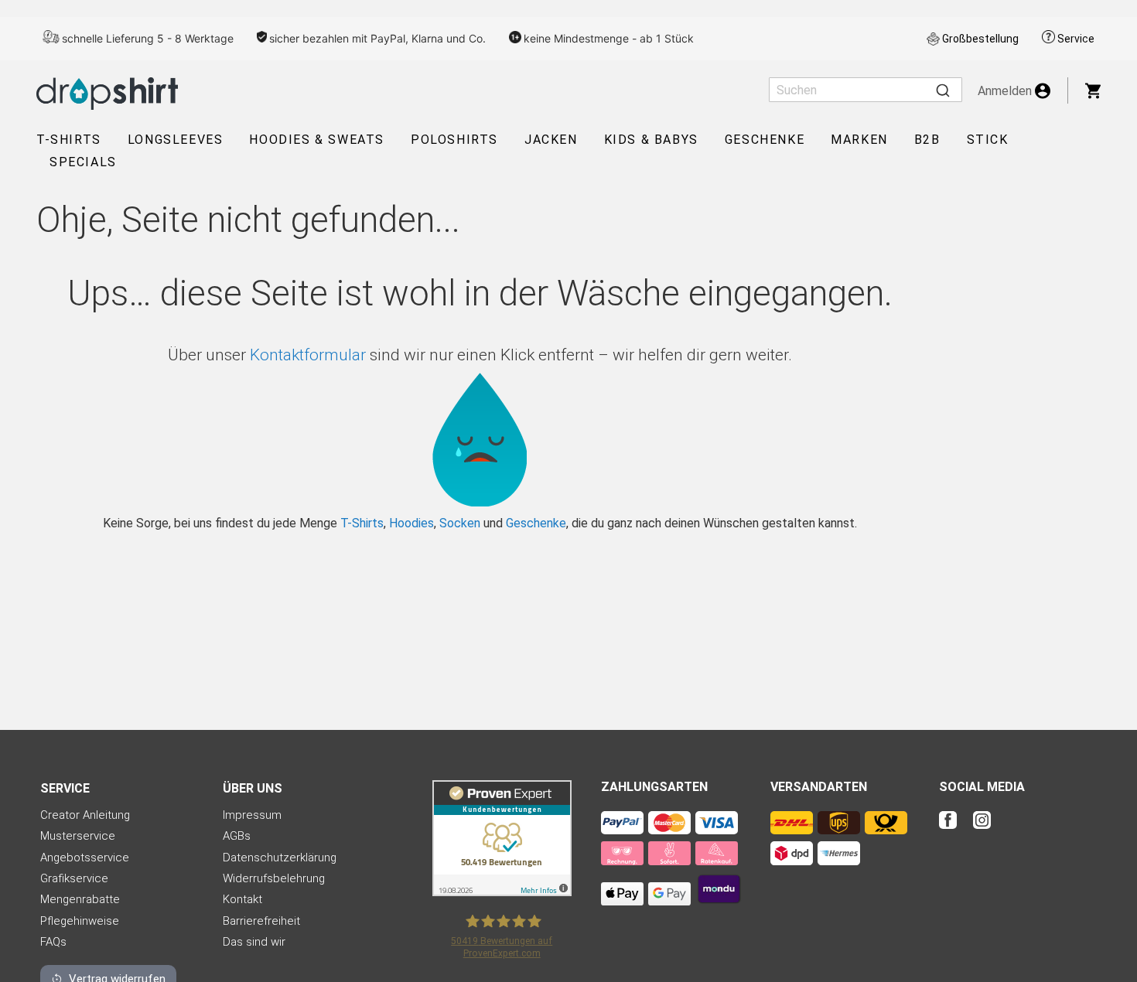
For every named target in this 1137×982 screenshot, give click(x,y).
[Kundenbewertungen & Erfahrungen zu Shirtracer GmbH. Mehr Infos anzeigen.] (502, 892)
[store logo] (107, 93)
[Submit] (943, 89)
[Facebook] (954, 830)
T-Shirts (68, 139)
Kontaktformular (308, 355)
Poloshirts (454, 139)
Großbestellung (980, 38)
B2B (927, 139)
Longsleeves (176, 139)
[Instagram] (982, 830)
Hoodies (411, 523)
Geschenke (764, 139)
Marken (859, 139)
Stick (988, 139)
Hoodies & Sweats (316, 139)
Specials (83, 162)
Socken (459, 523)
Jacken (551, 139)
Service (1075, 38)
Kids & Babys (651, 139)
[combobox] (865, 89)
